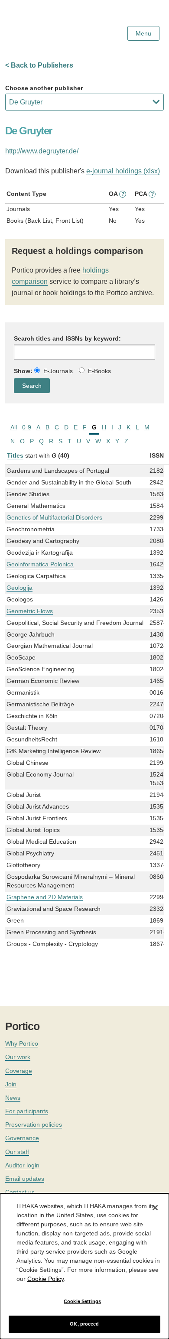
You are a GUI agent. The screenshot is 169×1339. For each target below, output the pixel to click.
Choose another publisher (44, 87)
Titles (15, 455)
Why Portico (21, 1043)
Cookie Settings (82, 1301)
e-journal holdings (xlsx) (123, 171)
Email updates (24, 1178)
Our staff (17, 1151)
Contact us (20, 1192)
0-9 (26, 427)
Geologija (19, 587)
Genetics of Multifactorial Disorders (54, 517)
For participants (26, 1111)
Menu (143, 33)
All (13, 427)
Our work (17, 1056)
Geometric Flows (29, 611)
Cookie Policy (45, 1278)
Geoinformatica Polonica (40, 564)
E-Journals (58, 370)
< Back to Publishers (39, 65)
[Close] (155, 1207)
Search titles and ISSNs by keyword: (67, 338)
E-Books (99, 370)
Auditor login (22, 1165)
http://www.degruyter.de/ (41, 151)
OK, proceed (84, 1323)
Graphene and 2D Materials (44, 897)
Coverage (18, 1070)
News (12, 1097)
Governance (22, 1137)
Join (10, 1084)
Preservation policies (33, 1124)
